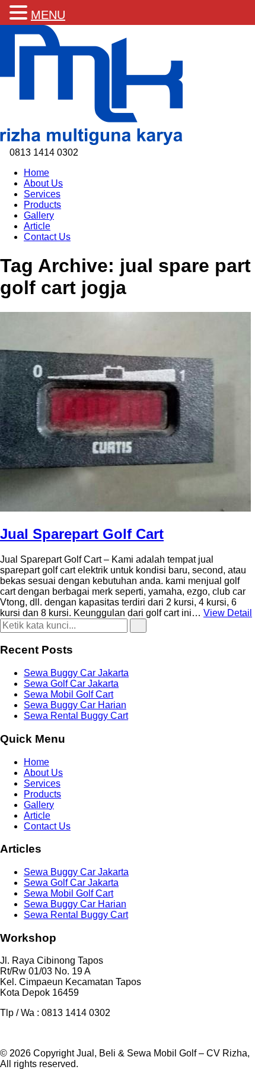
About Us (43, 183)
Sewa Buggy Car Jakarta (76, 673)
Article (37, 226)
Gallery (39, 215)
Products (42, 205)
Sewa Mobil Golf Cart (68, 694)
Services (42, 194)
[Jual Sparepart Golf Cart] (125, 508)
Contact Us (47, 237)
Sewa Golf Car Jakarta (71, 684)
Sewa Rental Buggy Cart (76, 716)
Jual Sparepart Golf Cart (82, 534)
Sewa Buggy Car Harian (75, 705)
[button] (138, 626)
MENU (48, 14)
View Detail (227, 613)
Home (36, 173)
